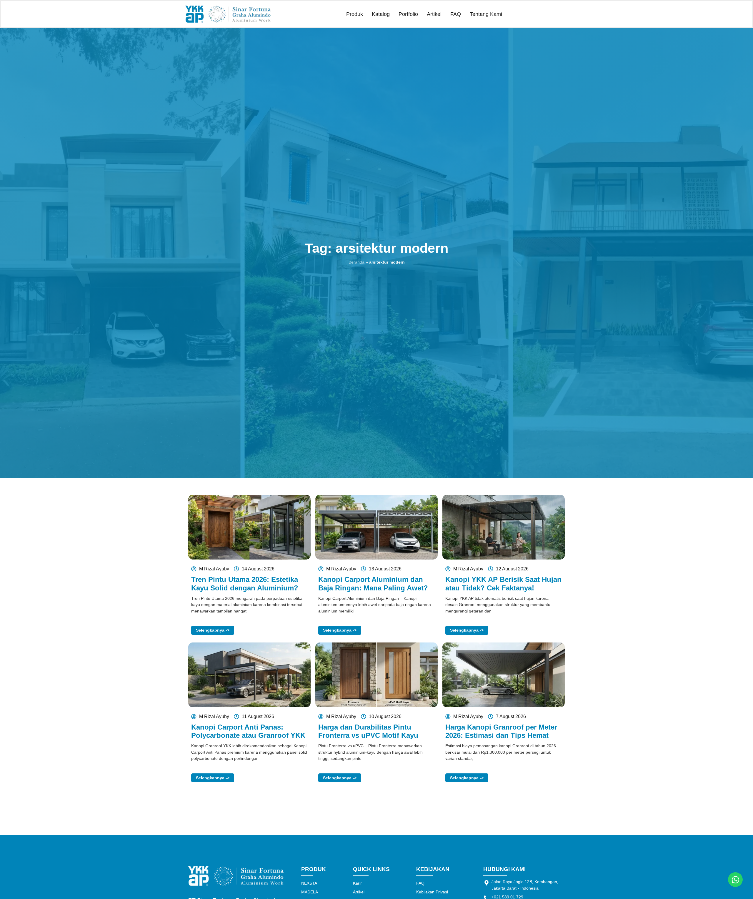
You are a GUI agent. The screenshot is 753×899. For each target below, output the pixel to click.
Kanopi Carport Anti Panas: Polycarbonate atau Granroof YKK (248, 731)
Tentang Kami (486, 14)
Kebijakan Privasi (432, 892)
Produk (354, 14)
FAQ (455, 14)
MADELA (309, 892)
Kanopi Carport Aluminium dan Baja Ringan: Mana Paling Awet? (373, 583)
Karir (357, 883)
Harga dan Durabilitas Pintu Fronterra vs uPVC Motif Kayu (368, 731)
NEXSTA (309, 883)
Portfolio (408, 14)
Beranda (356, 262)
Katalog (381, 14)
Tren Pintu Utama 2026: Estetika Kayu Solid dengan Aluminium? (244, 583)
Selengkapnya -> (212, 630)
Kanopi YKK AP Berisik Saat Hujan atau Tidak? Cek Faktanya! (503, 583)
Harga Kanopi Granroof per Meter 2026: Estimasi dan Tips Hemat (501, 731)
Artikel (434, 14)
